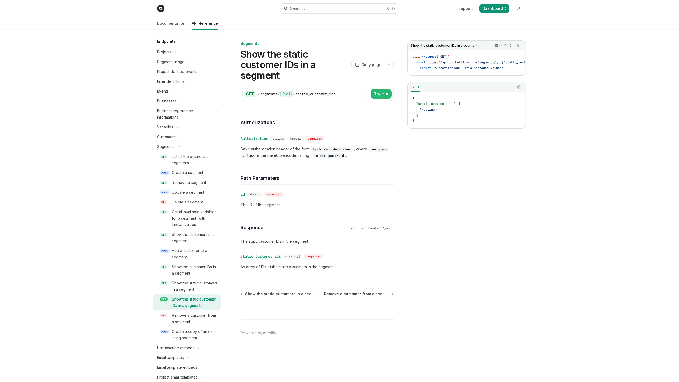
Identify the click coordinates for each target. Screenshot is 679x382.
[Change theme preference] (517, 8)
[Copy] (363, 93)
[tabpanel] (466, 110)
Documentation (171, 23)
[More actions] (389, 64)
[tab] (415, 87)
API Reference (205, 23)
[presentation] (191, 206)
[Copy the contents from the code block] (519, 45)
